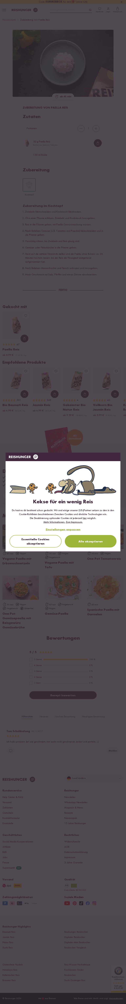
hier (85, 518)
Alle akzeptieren (90, 541)
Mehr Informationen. (54, 522)
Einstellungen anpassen (63, 529)
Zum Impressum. (74, 522)
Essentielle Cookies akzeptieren (35, 541)
